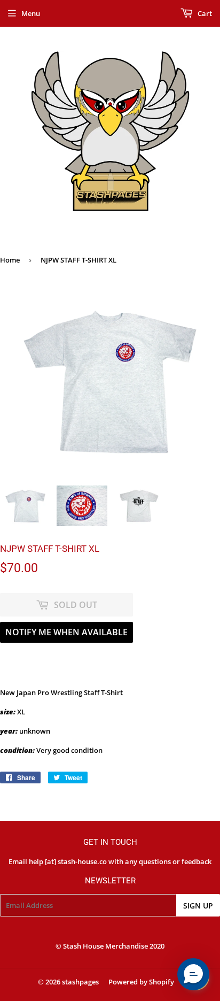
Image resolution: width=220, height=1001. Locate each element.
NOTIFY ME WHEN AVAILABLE (66, 632)
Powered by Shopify (141, 982)
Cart (204, 13)
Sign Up (198, 905)
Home (10, 260)
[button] (193, 974)
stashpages (80, 982)
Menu (30, 13)
